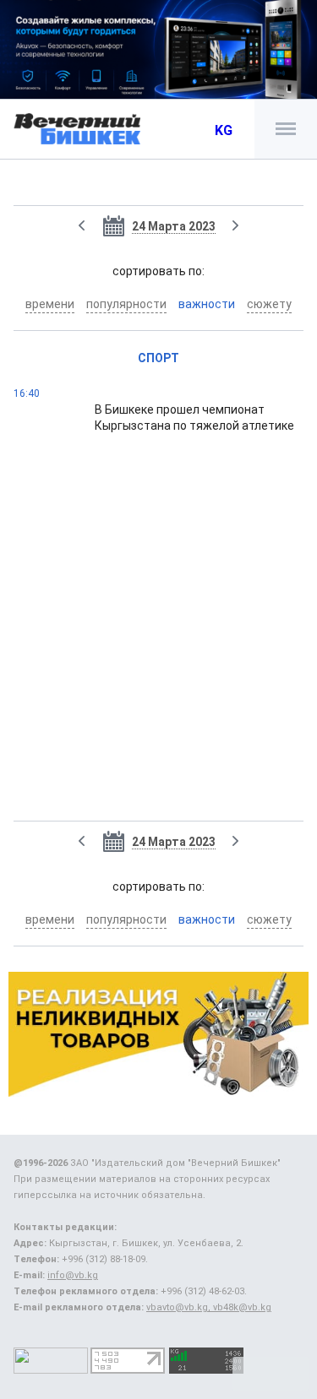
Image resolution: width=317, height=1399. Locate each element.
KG (223, 130)
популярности (126, 304)
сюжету (269, 304)
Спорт (158, 358)
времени (49, 304)
